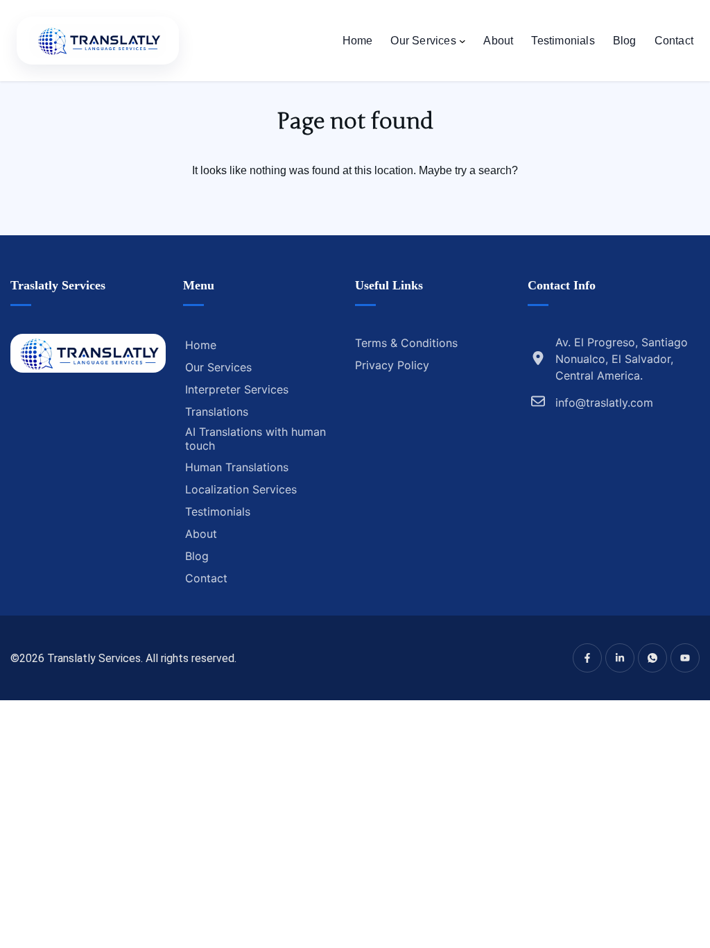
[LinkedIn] (619, 657)
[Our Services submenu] (462, 40)
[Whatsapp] (652, 657)
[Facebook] (587, 657)
